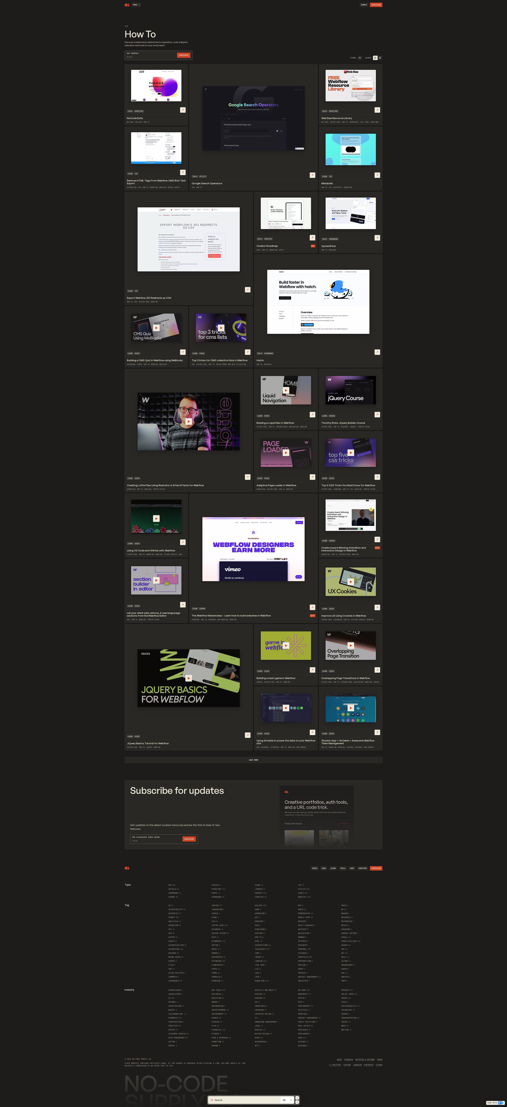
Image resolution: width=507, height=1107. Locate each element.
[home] (127, 4)
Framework (268, 353)
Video (137, 353)
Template (268, 239)
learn (333, 868)
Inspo (314, 868)
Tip (136, 291)
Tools (130, 111)
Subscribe (376, 5)
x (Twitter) (335, 1065)
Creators (362, 868)
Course (332, 416)
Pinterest (369, 1065)
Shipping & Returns (365, 1059)
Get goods (146, 837)
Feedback (348, 1059)
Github (379, 1065)
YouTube (347, 1065)
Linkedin (357, 1065)
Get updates (132, 53)
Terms (379, 1059)
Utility (202, 177)
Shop (352, 868)
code (324, 868)
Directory (139, 111)
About (339, 1059)
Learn (130, 291)
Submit (364, 5)
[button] (136, 5)
